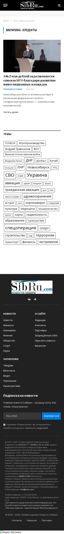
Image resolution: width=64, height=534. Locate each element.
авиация (12, 183)
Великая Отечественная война (22, 154)
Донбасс (41, 161)
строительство (15, 235)
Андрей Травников (17, 148)
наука (19, 214)
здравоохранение (37, 196)
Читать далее (10, 112)
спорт (44, 228)
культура (11, 208)
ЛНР (20, 167)
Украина (37, 175)
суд (30, 235)
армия (27, 183)
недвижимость (36, 214)
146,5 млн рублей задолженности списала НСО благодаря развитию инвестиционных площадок (29, 80)
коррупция (54, 203)
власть (48, 184)
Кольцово (9, 168)
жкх (51, 190)
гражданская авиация (22, 190)
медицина (28, 208)
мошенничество (48, 209)
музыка (8, 215)
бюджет (37, 183)
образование (14, 220)
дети (45, 190)
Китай (54, 160)
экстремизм (48, 242)
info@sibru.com (27, 489)
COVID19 (10, 143)
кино (20, 203)
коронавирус (35, 202)
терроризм (45, 235)
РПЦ (55, 168)
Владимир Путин (13, 161)
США (20, 176)
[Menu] (5, 5)
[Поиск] (59, 5)
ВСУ (36, 148)
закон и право (12, 197)
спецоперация (20, 228)
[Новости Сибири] (32, 5)
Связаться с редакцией (36, 428)
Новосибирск (38, 167)
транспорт (12, 242)
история (9, 203)
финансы (28, 242)
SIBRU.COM (24, 476)
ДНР (29, 160)
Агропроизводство (31, 143)
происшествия (36, 221)
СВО (9, 175)
